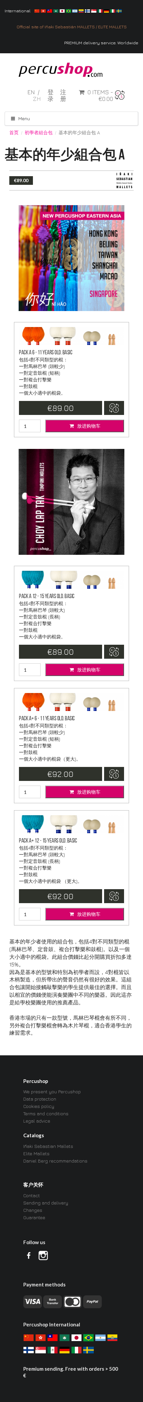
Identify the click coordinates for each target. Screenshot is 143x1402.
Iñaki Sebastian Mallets (48, 1146)
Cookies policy (38, 1106)
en (31, 92)
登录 (51, 95)
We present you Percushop (52, 1091)
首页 (14, 132)
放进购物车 (88, 426)
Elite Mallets (36, 1153)
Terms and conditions (46, 1113)
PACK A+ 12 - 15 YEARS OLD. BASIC (48, 841)
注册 (63, 95)
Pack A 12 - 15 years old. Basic (46, 596)
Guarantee (34, 1217)
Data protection (39, 1099)
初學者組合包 (39, 132)
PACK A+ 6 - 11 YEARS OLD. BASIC (47, 719)
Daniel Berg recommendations (55, 1161)
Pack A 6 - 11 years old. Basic (45, 353)
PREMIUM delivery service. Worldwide (101, 42)
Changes (32, 1210)
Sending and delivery (45, 1203)
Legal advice (36, 1121)
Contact (31, 1195)
